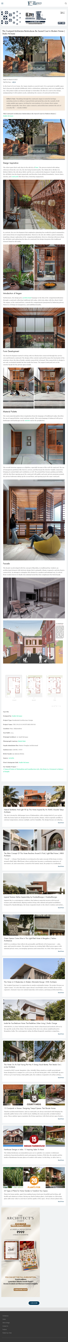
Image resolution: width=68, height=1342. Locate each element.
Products (5, 1329)
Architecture (5, 1316)
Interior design (6, 1322)
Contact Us (5, 1326)
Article (4, 1319)
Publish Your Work (7, 1333)
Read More (61, 822)
